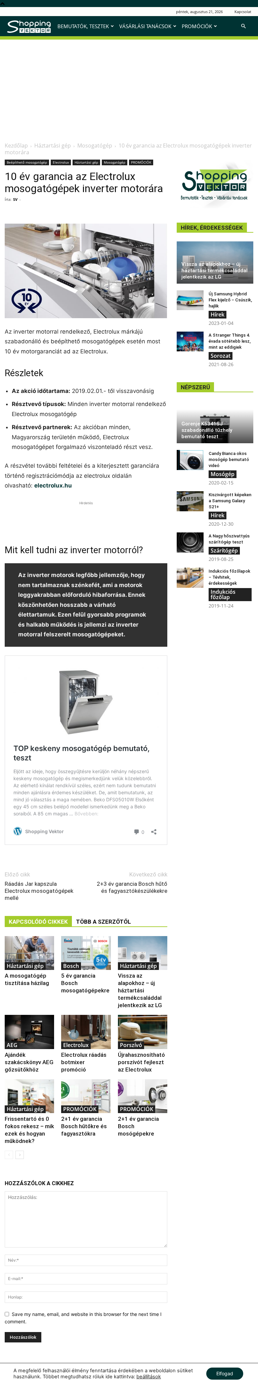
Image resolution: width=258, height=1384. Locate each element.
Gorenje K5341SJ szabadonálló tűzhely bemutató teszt (206, 430)
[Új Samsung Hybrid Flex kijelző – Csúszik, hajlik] (190, 300)
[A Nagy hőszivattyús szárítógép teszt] (190, 542)
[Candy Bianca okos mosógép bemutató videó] (190, 460)
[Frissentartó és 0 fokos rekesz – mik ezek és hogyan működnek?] (29, 1096)
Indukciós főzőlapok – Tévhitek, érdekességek (229, 577)
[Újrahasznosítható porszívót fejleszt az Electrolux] (142, 1032)
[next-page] (19, 1155)
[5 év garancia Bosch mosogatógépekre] (86, 953)
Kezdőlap (16, 145)
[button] (243, 26)
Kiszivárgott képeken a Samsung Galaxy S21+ (230, 500)
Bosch (71, 966)
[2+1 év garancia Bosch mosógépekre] (142, 1096)
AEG (12, 1045)
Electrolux (61, 162)
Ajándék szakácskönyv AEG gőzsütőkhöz (29, 1062)
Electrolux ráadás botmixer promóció (83, 1062)
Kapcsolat (242, 11)
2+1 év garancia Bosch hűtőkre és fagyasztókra (84, 1126)
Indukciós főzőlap (223, 594)
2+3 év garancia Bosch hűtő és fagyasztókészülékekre (132, 887)
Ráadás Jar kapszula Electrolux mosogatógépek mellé (39, 890)
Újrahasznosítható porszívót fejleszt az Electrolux (141, 1062)
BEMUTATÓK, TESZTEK (83, 26)
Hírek (217, 314)
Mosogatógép (94, 145)
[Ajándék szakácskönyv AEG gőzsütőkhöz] (29, 1032)
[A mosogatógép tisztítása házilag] (29, 953)
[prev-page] (9, 1155)
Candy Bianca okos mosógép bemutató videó (229, 459)
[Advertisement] (129, 86)
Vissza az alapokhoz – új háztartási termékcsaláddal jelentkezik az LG (140, 990)
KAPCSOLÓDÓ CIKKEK (38, 921)
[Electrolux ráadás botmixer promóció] (86, 1032)
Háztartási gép (52, 145)
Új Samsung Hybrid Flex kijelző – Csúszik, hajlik (230, 299)
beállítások (148, 1377)
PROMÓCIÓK (197, 26)
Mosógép (222, 474)
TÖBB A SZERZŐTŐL (103, 921)
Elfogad (224, 1373)
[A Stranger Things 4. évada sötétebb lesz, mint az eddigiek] (190, 342)
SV (15, 199)
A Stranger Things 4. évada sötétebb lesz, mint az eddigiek (230, 341)
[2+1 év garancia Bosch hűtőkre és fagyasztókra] (86, 1096)
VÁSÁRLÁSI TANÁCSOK (145, 26)
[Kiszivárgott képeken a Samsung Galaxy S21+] (190, 501)
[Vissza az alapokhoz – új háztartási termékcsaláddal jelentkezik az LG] (142, 953)
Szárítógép (224, 550)
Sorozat (220, 355)
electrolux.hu (53, 485)
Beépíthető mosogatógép (27, 162)
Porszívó (131, 1045)
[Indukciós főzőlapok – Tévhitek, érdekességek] (190, 578)
